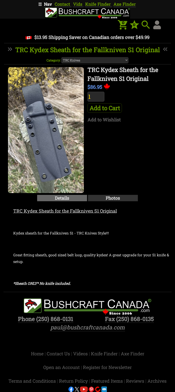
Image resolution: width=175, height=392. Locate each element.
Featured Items (107, 381)
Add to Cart (105, 108)
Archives (157, 381)
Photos (113, 198)
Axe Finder (124, 4)
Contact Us (59, 353)
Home (38, 353)
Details (62, 198)
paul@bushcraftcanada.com (87, 327)
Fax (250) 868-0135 (129, 319)
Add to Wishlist (104, 119)
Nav (48, 4)
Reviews (135, 381)
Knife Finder (98, 4)
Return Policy (74, 381)
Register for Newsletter (107, 367)
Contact (63, 4)
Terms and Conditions (32, 381)
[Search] (146, 25)
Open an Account (61, 367)
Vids (78, 4)
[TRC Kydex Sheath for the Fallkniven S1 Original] (46, 130)
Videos (81, 353)
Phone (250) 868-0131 (45, 319)
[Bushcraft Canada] (87, 12)
